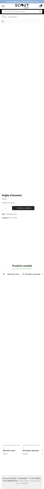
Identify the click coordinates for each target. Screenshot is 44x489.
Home (4, 17)
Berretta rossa (9, 451)
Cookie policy (35, 481)
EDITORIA (12, 17)
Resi (17, 483)
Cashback (24, 483)
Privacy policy (24, 481)
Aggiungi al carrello (24, 208)
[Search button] (40, 11)
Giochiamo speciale (31, 451)
